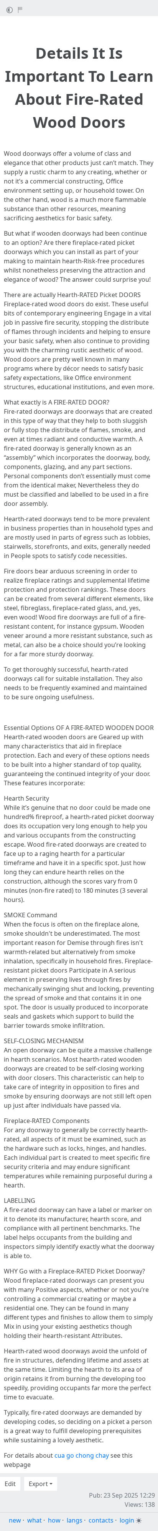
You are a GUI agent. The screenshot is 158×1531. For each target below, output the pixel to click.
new (15, 1520)
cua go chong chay (81, 1455)
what (34, 1520)
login (127, 1520)
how (54, 1520)
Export (38, 1484)
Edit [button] (10, 1484)
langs (74, 1520)
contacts (101, 1520)
